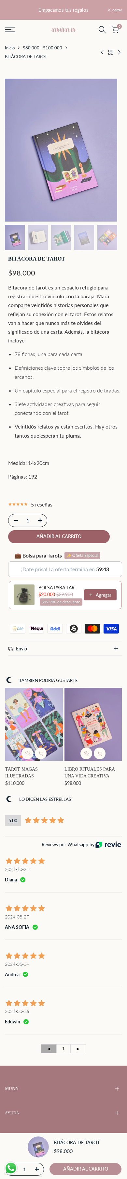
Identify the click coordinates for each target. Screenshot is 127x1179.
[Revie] (108, 844)
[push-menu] (10, 29)
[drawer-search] (102, 29)
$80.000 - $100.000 (42, 47)
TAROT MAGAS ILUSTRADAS (21, 772)
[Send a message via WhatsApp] (11, 1168)
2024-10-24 (17, 869)
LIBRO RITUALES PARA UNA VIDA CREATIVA (89, 772)
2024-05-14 (17, 964)
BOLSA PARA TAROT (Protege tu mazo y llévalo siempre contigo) (59, 587)
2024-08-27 (17, 916)
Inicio (10, 47)
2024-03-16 (17, 1011)
